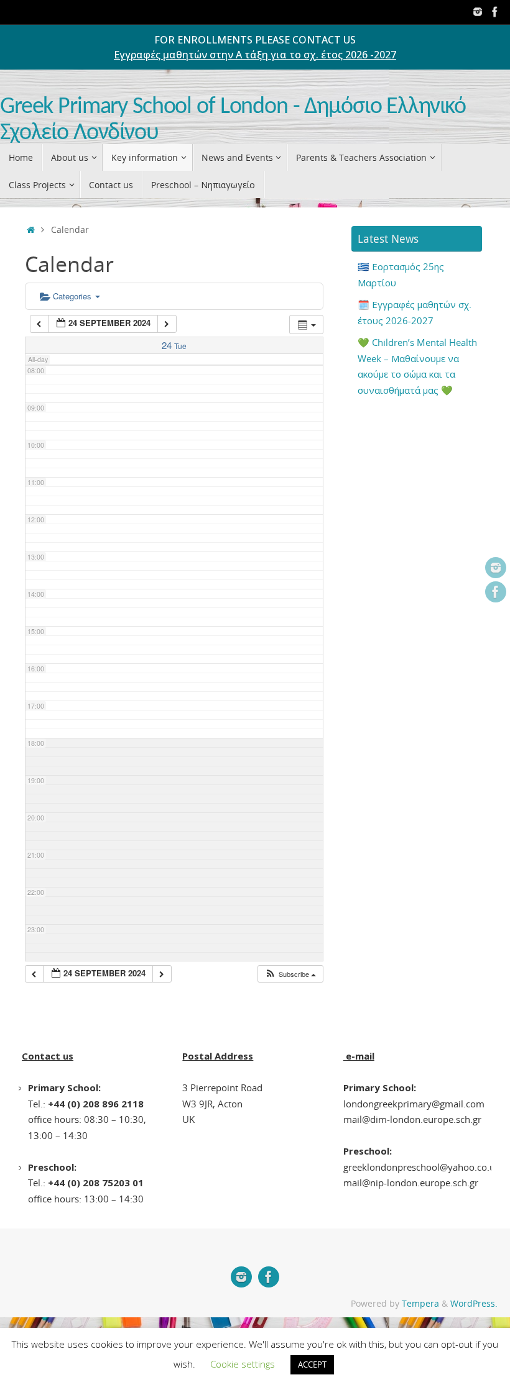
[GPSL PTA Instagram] (477, 11)
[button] (290, 974)
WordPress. (474, 1303)
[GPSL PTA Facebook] (495, 11)
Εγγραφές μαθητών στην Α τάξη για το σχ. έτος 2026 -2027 (255, 54)
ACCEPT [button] (312, 1364)
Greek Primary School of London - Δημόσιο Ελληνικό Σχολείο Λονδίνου (233, 120)
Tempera (420, 1303)
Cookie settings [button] (242, 1364)
